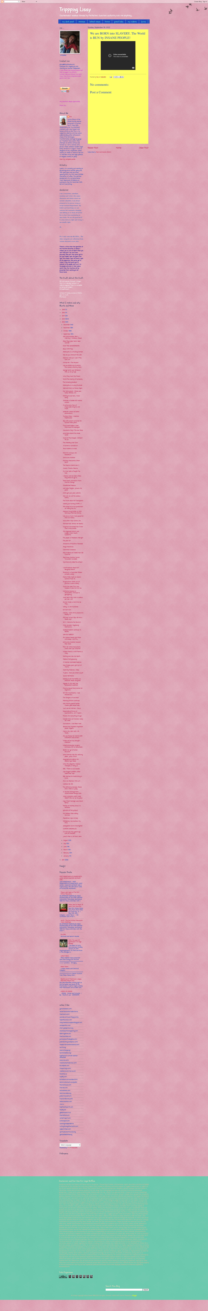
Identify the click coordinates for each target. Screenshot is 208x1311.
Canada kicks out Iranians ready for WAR (73, 720)
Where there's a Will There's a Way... (73, 652)
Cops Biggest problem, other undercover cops (71, 772)
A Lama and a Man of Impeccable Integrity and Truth (71, 407)
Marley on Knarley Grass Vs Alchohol (72, 806)
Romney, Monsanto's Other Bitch (71, 461)
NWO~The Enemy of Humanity (73, 379)
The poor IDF (67, 541)
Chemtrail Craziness (69, 550)
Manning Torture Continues (71, 701)
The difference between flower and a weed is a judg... (72, 788)
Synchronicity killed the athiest (72, 562)
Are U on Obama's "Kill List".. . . (72, 781)
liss (71, 117)
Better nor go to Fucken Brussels (70, 751)
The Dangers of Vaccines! (71, 698)
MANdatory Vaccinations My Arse (72, 822)
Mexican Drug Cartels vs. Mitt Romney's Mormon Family (72, 512)
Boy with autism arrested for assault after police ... (72, 422)
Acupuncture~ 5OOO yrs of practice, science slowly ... (71, 582)
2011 (63, 860)
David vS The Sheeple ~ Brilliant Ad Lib (72, 439)
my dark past (68, 21)
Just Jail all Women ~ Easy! (72, 708)
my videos (132, 21)
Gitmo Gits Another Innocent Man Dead (72, 643)
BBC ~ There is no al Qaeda (71, 769)
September (67, 334)
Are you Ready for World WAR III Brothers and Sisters (72, 737)
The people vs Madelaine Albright (73, 538)
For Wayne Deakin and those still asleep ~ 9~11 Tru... (72, 638)
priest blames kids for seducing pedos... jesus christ (73, 755)
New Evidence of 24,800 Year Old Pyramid (73, 553)
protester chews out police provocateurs (71, 412)
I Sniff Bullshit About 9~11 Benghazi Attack (71, 568)
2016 (63, 310)
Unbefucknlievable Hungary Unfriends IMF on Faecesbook (72, 746)
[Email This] (114, 77)
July (65, 844)
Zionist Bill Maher (68, 676)
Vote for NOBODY (68, 635)
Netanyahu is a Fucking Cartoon (73, 352)
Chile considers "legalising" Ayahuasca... (71, 626)
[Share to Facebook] (121, 77)
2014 (63, 316)
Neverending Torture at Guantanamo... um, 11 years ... (73, 712)
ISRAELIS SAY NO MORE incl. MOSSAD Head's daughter (72, 680)
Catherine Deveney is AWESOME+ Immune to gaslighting (71, 593)
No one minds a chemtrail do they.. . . (72, 603)
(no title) (63, 934)
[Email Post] (110, 77)
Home (118, 147)
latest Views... (65, 967)
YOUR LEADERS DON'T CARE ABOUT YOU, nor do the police (72, 797)
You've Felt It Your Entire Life (72, 521)
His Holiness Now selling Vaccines (70, 814)
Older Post (143, 147)
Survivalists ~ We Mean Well (72, 724)
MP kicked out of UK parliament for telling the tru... (73, 507)
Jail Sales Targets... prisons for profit (72, 489)
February (66, 853)
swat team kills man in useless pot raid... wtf (73, 598)
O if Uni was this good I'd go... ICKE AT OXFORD (72, 833)
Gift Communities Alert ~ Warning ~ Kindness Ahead (72, 337)
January (66, 856)
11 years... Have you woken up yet (73, 673)
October (66, 331)
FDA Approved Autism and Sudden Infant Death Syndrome (71, 533)
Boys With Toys (68, 349)
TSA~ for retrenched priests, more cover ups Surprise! (72, 648)
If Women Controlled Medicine (72, 662)
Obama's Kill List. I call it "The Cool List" (72, 359)
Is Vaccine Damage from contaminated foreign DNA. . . (73, 792)
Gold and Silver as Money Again (72, 388)
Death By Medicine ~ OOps (71, 670)
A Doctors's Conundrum (70, 446)
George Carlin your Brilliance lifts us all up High (71, 371)
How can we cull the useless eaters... (71, 497)
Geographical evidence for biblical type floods (71, 760)
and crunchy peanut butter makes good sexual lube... (71, 704)
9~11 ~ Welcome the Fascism (72, 622)
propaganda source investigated (72, 826)
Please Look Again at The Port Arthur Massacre (70, 893)
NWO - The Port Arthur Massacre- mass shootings (72, 921)
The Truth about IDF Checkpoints (73, 501)
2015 (63, 313)
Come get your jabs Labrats (72, 493)
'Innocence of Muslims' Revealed (73, 544)
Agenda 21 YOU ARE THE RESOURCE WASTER (70, 684)
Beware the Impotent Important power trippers (73, 727)
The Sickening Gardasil (70, 382)
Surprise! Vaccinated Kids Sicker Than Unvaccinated (73, 527)
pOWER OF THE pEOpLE (70, 810)
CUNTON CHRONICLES (70, 829)
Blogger (134, 1296)
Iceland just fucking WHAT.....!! (72, 504)
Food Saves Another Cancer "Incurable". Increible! (71, 558)
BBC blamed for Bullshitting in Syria (72, 777)
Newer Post (93, 147)
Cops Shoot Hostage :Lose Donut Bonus (73, 802)
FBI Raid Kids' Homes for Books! (73, 524)
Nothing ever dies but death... (72, 656)
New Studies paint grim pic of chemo (72, 666)
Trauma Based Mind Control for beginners (73, 689)
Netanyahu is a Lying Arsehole (72, 385)
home (107, 21)
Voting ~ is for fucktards (70, 607)
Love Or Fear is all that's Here (72, 836)
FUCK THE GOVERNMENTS (71, 346)
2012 (63, 322)
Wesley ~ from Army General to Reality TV (73, 614)
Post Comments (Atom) (103, 152)
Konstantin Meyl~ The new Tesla (73, 430)
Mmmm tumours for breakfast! (70, 454)
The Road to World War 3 (71, 465)
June (65, 847)
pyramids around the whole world (71, 434)
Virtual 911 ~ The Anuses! (70, 363)
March (65, 850)
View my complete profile (67, 159)
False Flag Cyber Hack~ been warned (71, 342)
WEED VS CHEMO (66, 991)
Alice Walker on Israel (70, 449)
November (66, 328)
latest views (95, 21)
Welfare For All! (68, 784)
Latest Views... (65, 956)
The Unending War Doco (70, 443)
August (65, 840)
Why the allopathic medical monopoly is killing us (71, 765)
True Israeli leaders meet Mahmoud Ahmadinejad (71, 426)
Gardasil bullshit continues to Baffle (72, 631)
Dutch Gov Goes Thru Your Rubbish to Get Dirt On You (72, 587)
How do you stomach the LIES (72, 355)
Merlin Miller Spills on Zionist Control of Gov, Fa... (72, 578)
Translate (74, 1148)
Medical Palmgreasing (70, 659)
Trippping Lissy (75, 9)
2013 (63, 319)
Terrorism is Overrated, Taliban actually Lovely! (72, 573)
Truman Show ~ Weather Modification (71, 417)
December (66, 325)
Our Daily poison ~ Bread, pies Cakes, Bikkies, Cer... (72, 392)
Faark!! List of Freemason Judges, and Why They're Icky (71, 980)
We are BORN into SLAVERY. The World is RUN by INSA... (72, 366)
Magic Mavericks (68, 547)
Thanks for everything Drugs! (72, 716)
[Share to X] (119, 77)
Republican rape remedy (70, 818)
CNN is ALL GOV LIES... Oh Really (71, 732)
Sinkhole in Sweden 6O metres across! (72, 401)
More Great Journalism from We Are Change (72, 481)
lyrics (143, 21)
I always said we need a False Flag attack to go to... (72, 477)
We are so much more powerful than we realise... (73, 517)
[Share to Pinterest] (123, 77)
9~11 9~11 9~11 (67, 610)
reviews (81, 21)
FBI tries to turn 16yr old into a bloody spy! (72, 618)
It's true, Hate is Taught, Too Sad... (71, 472)
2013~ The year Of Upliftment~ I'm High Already (74, 942)
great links (118, 21)
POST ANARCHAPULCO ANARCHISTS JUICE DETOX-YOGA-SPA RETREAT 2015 (71, 878)
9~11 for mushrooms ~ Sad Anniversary (71, 694)
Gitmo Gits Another (69, 458)
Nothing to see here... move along (71, 397)
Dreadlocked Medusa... (69, 485)
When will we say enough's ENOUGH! (71, 741)
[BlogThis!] (116, 77)
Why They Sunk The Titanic (71, 376)
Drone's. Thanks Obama (70, 468)
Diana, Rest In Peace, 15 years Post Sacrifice (75, 905)
